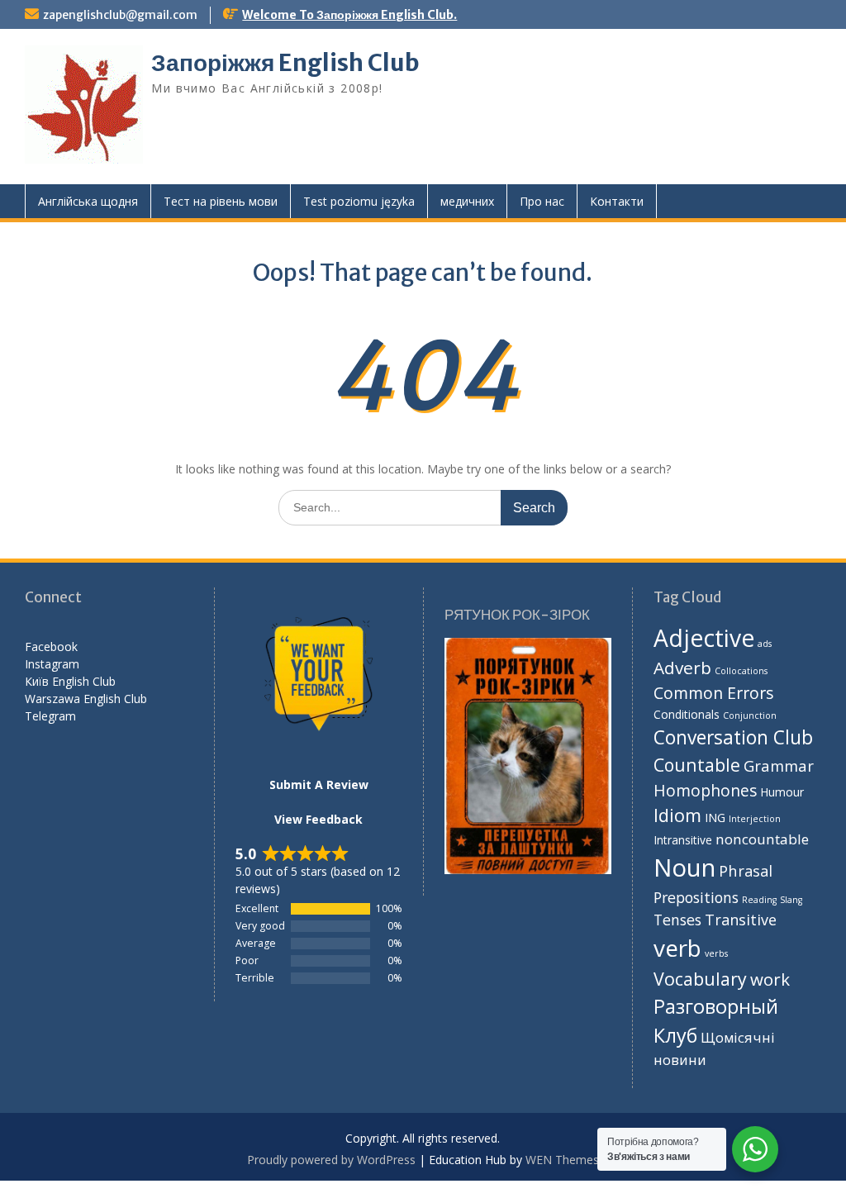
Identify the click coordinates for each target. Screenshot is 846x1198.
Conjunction (750, 715)
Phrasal (745, 870)
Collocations (741, 671)
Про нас (542, 201)
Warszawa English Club (86, 698)
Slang (791, 900)
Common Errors (714, 693)
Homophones (705, 790)
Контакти (617, 201)
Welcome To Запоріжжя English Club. (349, 14)
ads (765, 643)
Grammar (779, 765)
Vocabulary (700, 979)
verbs (716, 953)
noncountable (762, 839)
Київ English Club (70, 681)
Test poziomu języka (359, 201)
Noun (684, 867)
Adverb (682, 667)
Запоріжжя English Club (285, 63)
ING (715, 817)
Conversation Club (733, 737)
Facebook (51, 646)
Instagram (52, 664)
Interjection (755, 819)
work (770, 979)
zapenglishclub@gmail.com (120, 14)
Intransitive (683, 840)
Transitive (741, 919)
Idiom (677, 815)
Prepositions (696, 897)
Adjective (704, 638)
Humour (782, 792)
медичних (467, 201)
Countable (697, 765)
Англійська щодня (88, 201)
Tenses (677, 919)
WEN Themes (562, 1159)
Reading (759, 900)
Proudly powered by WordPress (331, 1159)
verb (677, 947)
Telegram (50, 716)
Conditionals (687, 714)
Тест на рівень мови (221, 201)
